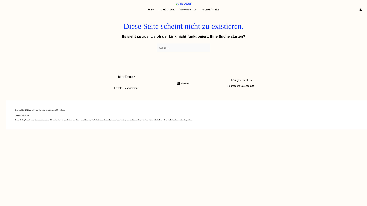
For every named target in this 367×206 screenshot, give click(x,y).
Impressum (234, 86)
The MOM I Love (166, 9)
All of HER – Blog (210, 9)
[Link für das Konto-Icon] (360, 9)
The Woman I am (188, 9)
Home (151, 9)
